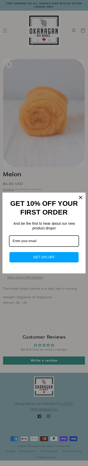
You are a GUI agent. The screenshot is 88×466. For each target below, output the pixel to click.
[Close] (81, 197)
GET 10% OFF (44, 257)
